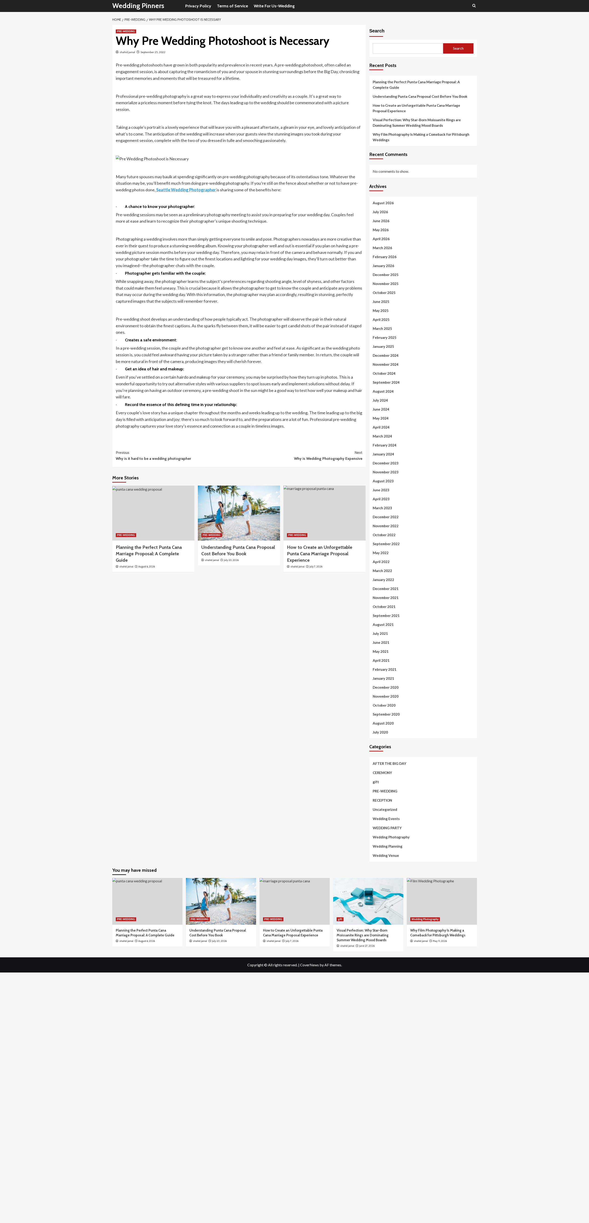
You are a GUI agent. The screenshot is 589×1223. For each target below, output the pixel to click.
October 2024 (384, 373)
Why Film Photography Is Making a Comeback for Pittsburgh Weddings (421, 137)
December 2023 (385, 463)
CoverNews (309, 965)
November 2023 (385, 472)
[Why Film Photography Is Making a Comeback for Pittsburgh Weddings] (442, 901)
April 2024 (381, 427)
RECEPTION (382, 800)
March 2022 (382, 571)
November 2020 (385, 696)
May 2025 (381, 310)
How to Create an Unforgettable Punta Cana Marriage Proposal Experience (416, 108)
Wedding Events (386, 819)
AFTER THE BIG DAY (389, 763)
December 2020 (385, 687)
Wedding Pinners (138, 5)
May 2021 (381, 651)
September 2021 (386, 615)
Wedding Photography (391, 837)
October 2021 (384, 606)
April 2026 (381, 239)
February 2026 (384, 257)
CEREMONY (382, 773)
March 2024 (382, 436)
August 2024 (383, 391)
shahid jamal (127, 52)
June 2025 (381, 301)
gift (376, 782)
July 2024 (380, 400)
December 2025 (385, 275)
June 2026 (381, 221)
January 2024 (383, 454)
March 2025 (382, 328)
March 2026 (382, 248)
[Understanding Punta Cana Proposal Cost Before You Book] (239, 513)
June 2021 (381, 642)
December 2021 (385, 589)
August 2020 (383, 723)
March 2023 (382, 508)
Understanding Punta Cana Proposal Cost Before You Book (420, 96)
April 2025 (381, 319)
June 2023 (381, 490)
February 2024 (384, 445)
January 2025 (383, 346)
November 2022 (385, 526)
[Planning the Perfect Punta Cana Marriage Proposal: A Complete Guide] (153, 513)
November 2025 (385, 284)
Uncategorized (385, 809)
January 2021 (383, 678)
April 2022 (381, 562)
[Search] (474, 6)
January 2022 (383, 580)
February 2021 (384, 669)
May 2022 (381, 553)
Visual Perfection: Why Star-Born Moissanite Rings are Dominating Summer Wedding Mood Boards (417, 122)
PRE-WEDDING (126, 31)
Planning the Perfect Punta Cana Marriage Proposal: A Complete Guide (149, 553)
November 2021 (385, 598)
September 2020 (386, 714)
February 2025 (384, 337)
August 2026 (383, 203)
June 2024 (381, 409)
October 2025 (384, 293)
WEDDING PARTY (387, 828)
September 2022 (386, 544)
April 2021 (381, 660)
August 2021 (383, 624)
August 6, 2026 (146, 566)
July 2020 (380, 732)
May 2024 (381, 418)
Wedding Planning (387, 846)
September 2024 (386, 382)
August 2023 (383, 481)
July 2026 (380, 212)
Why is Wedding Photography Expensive (328, 455)
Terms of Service (232, 6)
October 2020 (384, 705)
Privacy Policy (198, 6)
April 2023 (381, 499)
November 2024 (385, 364)
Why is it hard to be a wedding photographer (153, 455)
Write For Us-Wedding (274, 6)
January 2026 (383, 266)
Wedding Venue (386, 855)
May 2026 (381, 230)
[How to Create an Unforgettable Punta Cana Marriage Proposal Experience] (324, 513)
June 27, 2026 (367, 945)
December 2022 (385, 517)
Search (376, 30)
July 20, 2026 (231, 560)
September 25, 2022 (153, 52)
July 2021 (380, 633)
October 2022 (384, 535)
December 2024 (385, 355)
